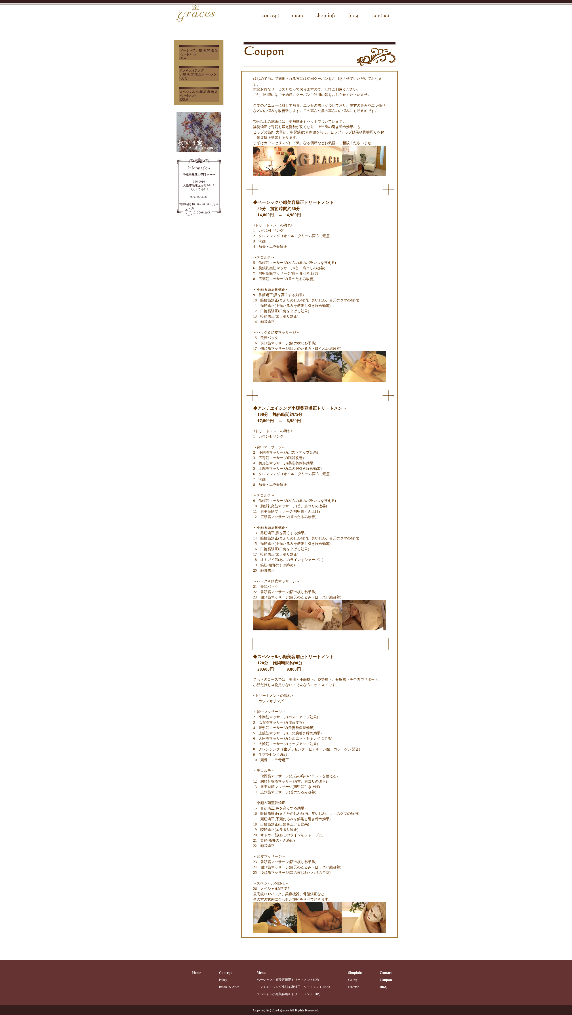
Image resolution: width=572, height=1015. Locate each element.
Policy (223, 979)
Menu (261, 973)
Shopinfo (355, 973)
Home (196, 973)
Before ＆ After (229, 987)
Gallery (353, 979)
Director (353, 987)
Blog (383, 987)
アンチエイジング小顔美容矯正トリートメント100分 (293, 987)
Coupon (386, 980)
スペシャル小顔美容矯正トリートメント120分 (289, 994)
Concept (225, 973)
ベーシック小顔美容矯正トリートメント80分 (288, 979)
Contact (386, 973)
